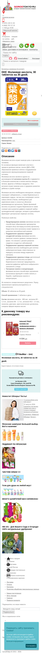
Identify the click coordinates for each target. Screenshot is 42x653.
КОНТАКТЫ (33, 50)
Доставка (10, 582)
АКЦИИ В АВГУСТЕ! (9, 47)
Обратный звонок (10, 30)
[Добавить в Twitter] (12, 150)
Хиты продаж (11, 596)
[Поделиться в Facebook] (9, 150)
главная (5, 45)
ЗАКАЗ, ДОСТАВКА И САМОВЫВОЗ (15, 50)
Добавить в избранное (10, 131)
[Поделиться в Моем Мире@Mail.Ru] (19, 150)
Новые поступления (14, 593)
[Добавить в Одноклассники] (6, 150)
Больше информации (14, 641)
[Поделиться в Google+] (16, 150)
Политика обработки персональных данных (23, 589)
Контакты (10, 587)
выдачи (8, 17)
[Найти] (3, 64)
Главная (9, 598)
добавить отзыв (17, 134)
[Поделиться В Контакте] (3, 150)
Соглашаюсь (31, 646)
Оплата (9, 584)
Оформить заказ (8, 41)
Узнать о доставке (21, 389)
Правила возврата (13, 600)
